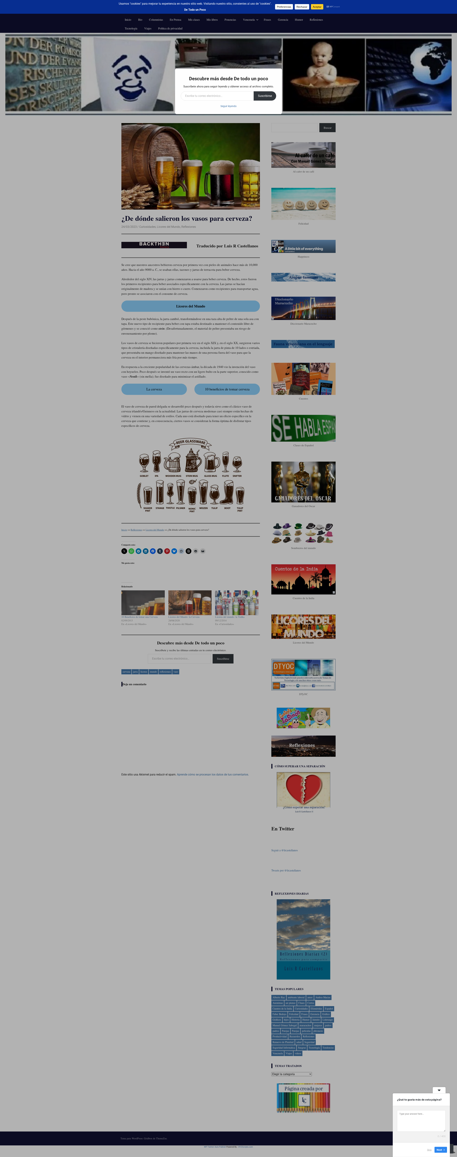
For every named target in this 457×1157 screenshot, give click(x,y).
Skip (429, 1149)
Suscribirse (265, 96)
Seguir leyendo (228, 106)
